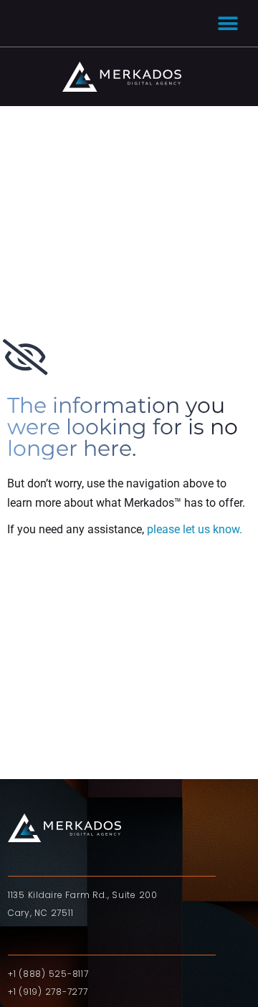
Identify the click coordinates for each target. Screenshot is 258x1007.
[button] (227, 23)
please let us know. (194, 529)
